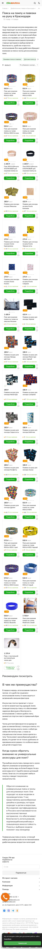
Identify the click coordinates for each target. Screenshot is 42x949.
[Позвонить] (39, 3)
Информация (7, 886)
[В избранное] (18, 101)
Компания (6, 882)
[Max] (9, 911)
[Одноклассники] (17, 911)
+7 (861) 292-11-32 (9, 897)
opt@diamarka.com (8, 902)
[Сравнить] (18, 104)
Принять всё (22, 943)
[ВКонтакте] (4, 911)
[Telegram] (13, 911)
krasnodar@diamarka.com (11, 900)
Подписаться (21, 873)
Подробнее (7, 939)
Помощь (5, 889)
